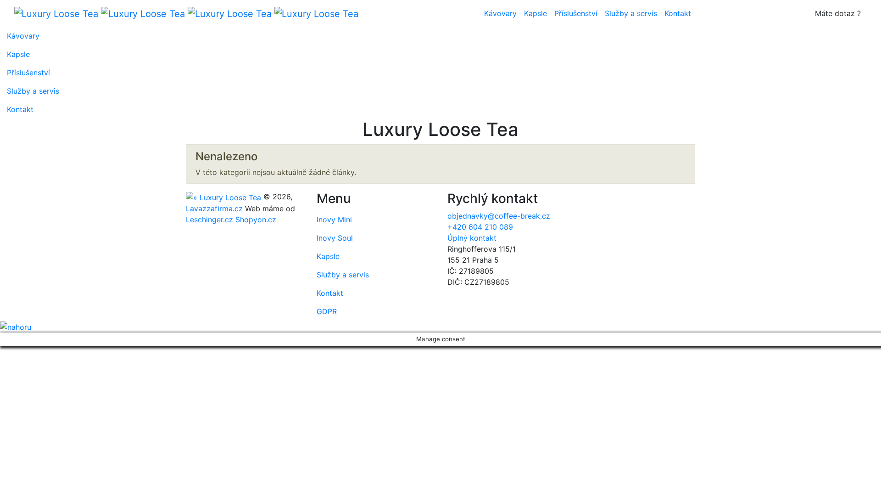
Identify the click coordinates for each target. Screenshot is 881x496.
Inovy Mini (334, 219)
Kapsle (535, 13)
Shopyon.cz (255, 219)
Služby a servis (631, 13)
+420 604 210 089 (480, 226)
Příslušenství (575, 13)
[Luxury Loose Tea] (186, 13)
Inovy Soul (335, 237)
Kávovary (500, 13)
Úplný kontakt (471, 237)
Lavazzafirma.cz (214, 208)
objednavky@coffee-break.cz (498, 215)
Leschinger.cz (209, 219)
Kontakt (677, 13)
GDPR (327, 311)
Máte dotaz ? (838, 13)
